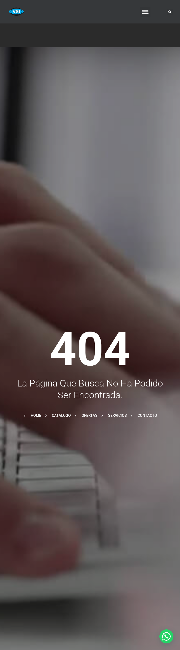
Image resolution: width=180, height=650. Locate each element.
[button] (145, 12)
